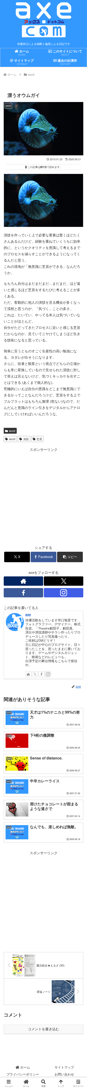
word (12, 431)
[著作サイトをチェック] (23, 581)
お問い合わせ (64, 1074)
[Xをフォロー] (63, 581)
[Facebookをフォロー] (23, 592)
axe (28, 614)
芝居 (39, 439)
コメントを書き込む (43, 1029)
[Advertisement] (43, 496)
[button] (70, 557)
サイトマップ (64, 1067)
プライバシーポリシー (22, 1074)
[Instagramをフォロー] (63, 592)
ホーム (24, 1067)
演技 (26, 439)
